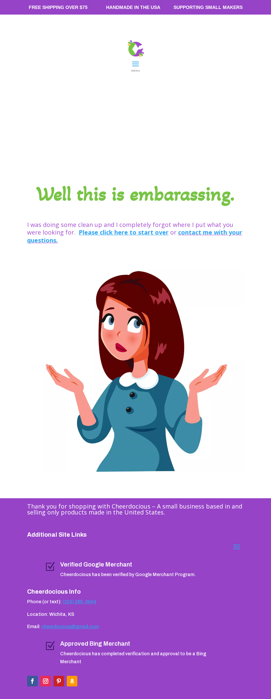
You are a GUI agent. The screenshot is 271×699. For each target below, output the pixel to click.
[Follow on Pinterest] (59, 681)
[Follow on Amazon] (72, 681)
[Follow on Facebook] (32, 681)
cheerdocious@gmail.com (70, 626)
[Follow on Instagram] (45, 681)
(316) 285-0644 (79, 601)
